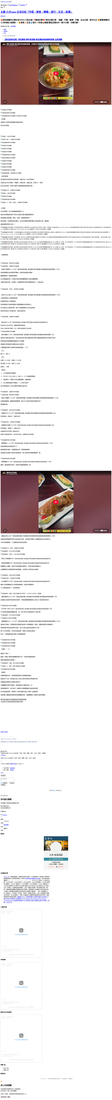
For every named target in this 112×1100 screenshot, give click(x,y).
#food (39, 898)
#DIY (22, 897)
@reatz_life (6, 876)
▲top (2, 772)
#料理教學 (18, 898)
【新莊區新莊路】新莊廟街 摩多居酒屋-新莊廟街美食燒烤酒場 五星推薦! (33, 40)
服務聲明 (70, 1078)
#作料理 (44, 900)
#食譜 (32, 900)
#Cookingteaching (8, 900)
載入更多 (3, 775)
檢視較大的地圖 (4, 731)
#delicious (35, 898)
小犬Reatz (3, 755)
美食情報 (13, 26)
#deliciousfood (29, 898)
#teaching (44, 898)
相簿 (5, 29)
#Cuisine (23, 898)
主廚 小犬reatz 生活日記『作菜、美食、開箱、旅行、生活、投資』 (37, 11)
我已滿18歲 (3, 1097)
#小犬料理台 (26, 900)
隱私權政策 (64, 1078)
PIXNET (44, 1078)
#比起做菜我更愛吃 (18, 900)
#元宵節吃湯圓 (37, 897)
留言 (15, 763)
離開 (9, 1097)
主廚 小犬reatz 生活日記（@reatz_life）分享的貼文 (21, 954)
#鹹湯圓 (19, 897)
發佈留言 (3, 784)
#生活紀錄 (43, 897)
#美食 (7, 898)
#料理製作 (12, 898)
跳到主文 (3, 16)
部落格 (5, 31)
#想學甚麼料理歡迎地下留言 (33, 878)
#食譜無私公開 (38, 900)
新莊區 (12, 770)
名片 (5, 33)
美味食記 (12, 768)
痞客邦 (12, 763)
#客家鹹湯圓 (29, 897)
